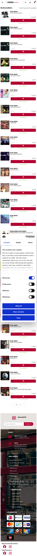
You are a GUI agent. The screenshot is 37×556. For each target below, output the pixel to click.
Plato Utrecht (13, 468)
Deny (18, 318)
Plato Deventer (14, 473)
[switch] (32, 284)
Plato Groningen (14, 465)
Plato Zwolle (13, 476)
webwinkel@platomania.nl (21, 438)
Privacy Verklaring (17, 507)
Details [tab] (18, 242)
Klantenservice (16, 496)
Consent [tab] (7, 242)
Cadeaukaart (15, 499)
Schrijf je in (28, 424)
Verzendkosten (16, 493)
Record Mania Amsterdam (17, 463)
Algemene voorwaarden (19, 504)
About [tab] (30, 242)
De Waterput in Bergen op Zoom (19, 484)
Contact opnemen (17, 501)
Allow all (18, 306)
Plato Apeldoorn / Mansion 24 (18, 481)
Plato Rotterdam (14, 479)
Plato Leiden (13, 471)
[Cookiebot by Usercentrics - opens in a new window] (26, 237)
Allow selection (18, 312)
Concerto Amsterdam (16, 460)
